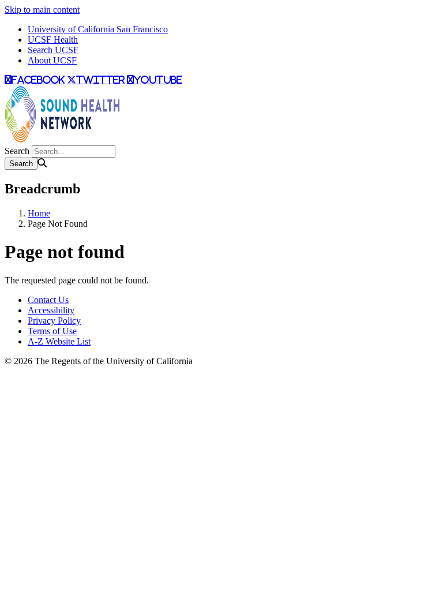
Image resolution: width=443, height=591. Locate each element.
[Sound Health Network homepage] (62, 140)
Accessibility (51, 310)
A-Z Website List (59, 341)
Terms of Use (52, 331)
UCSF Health (53, 39)
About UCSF (52, 60)
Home (39, 213)
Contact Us (48, 300)
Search (17, 151)
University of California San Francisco (98, 29)
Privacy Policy (54, 321)
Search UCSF (53, 50)
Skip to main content (42, 9)
